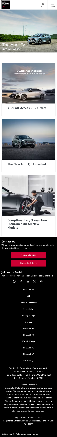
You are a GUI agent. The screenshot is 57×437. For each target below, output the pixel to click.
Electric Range (28, 341)
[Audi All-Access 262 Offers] (28, 83)
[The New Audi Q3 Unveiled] (28, 139)
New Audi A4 (28, 335)
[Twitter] (34, 281)
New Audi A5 (28, 348)
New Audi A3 (28, 290)
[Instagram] (14, 281)
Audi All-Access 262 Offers (26, 108)
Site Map (28, 322)
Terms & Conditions (28, 303)
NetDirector (7, 434)
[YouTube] (41, 281)
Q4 (28, 296)
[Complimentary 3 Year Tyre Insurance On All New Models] (28, 195)
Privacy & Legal (28, 315)
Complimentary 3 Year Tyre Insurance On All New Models (27, 224)
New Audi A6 (28, 354)
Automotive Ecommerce (27, 434)
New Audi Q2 (28, 361)
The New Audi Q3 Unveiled (26, 164)
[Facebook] (21, 281)
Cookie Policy (28, 309)
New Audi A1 (28, 328)
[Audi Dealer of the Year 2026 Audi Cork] (5, 4)
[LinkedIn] (28, 281)
